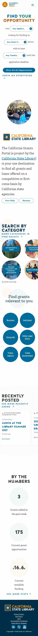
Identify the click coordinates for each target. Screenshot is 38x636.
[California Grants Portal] (10, 4)
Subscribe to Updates (19, 623)
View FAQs (10, 200)
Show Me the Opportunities (19, 70)
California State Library (18, 158)
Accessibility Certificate (19, 621)
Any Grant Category (16, 42)
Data (19, 619)
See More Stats (17, 594)
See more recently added (15, 405)
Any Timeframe (12, 55)
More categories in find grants (16, 235)
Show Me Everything (17, 75)
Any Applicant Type (21, 28)
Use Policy (19, 617)
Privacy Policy (19, 614)
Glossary (26, 200)
